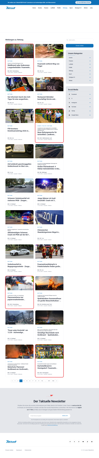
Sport (71, 8)
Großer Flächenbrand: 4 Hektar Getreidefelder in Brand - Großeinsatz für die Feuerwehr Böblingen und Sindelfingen (49, 168)
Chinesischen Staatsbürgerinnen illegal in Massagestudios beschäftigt (49, 231)
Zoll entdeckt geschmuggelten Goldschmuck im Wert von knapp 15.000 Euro (19, 165)
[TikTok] (87, 441)
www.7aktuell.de (89, 450)
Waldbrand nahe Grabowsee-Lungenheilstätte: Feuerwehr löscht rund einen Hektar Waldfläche (19, 66)
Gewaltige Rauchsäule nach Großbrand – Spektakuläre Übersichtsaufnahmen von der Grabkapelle (49, 334)
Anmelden (65, 415)
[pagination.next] (56, 380)
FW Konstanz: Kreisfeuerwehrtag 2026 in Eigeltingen (18, 130)
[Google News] (92, 441)
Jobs (91, 8)
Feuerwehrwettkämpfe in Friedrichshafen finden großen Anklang (49, 265)
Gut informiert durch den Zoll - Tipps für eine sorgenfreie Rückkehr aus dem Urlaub (19, 98)
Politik (59, 8)
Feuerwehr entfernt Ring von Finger (48, 65)
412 (53, 380)
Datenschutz (28, 450)
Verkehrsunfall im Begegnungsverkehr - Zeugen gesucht (19, 265)
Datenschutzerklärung (52, 425)
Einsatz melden (80, 45)
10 (42, 380)
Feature (46, 8)
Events (40, 8)
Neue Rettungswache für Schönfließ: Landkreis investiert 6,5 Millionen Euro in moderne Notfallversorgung (49, 133)
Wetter (86, 8)
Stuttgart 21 (78, 8)
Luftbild (53, 8)
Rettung (65, 8)
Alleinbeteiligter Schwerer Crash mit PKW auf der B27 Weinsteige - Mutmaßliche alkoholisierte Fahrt (19, 234)
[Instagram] (79, 441)
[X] (74, 441)
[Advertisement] (49, 22)
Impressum (19, 450)
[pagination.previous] (12, 380)
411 (49, 380)
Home (34, 8)
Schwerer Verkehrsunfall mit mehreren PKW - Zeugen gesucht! (18, 199)
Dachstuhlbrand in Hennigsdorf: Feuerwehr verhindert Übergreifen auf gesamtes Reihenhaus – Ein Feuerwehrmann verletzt (49, 367)
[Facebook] (70, 441)
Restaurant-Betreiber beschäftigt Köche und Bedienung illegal (49, 98)
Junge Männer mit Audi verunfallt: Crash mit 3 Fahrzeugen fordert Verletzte (49, 199)
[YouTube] (83, 441)
